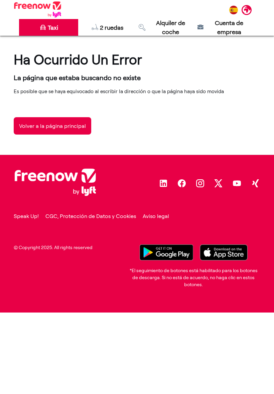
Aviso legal (156, 216)
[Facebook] (182, 183)
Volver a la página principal (52, 126)
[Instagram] (200, 183)
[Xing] (255, 183)
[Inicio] (37, 9)
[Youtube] (237, 183)
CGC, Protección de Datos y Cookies (90, 216)
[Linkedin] (163, 183)
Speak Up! (26, 216)
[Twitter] (219, 183)
